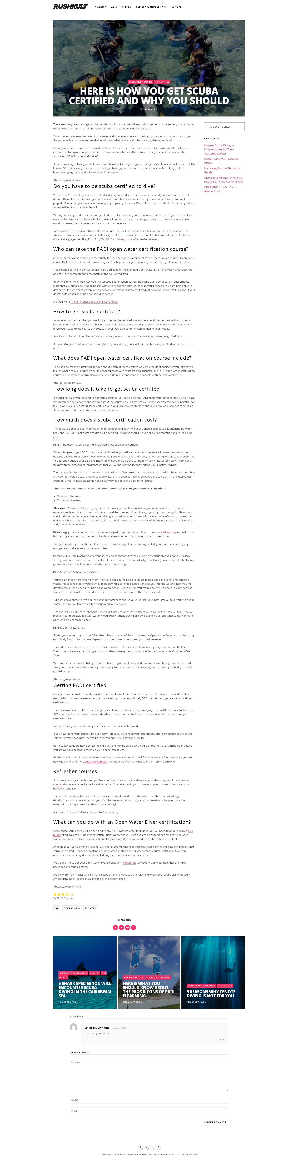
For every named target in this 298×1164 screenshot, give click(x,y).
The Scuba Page (149, 109)
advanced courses (96, 761)
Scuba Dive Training (140, 82)
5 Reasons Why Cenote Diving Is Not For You (211, 994)
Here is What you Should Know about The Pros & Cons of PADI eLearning (149, 989)
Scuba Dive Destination (73, 973)
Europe (176, 7)
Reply (223, 1040)
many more (125, 239)
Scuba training (72, 908)
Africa (126, 7)
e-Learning (169, 532)
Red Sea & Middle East (151, 7)
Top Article (162, 82)
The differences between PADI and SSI (94, 301)
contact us (129, 862)
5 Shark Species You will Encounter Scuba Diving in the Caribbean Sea (84, 989)
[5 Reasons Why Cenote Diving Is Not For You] (213, 972)
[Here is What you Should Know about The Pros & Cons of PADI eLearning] (149, 972)
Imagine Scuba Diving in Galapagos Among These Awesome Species (219, 149)
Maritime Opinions (97, 1027)
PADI (57, 908)
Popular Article (133, 977)
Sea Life (94, 973)
